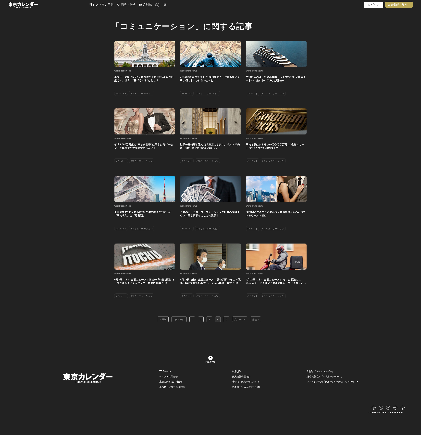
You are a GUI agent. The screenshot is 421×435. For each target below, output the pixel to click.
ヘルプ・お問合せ (168, 376)
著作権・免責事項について (246, 381)
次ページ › (239, 319)
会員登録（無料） (399, 4)
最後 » (255, 319)
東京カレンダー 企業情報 (172, 386)
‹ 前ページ (179, 319)
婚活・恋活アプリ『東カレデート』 (325, 376)
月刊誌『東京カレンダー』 (320, 371)
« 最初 (163, 319)
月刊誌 (147, 4)
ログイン (373, 4)
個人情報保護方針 (241, 376)
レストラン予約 (103, 4)
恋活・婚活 (128, 4)
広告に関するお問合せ (170, 381)
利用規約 (236, 371)
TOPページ (165, 371)
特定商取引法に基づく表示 (246, 386)
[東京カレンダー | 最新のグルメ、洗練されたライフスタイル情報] (48, 5)
